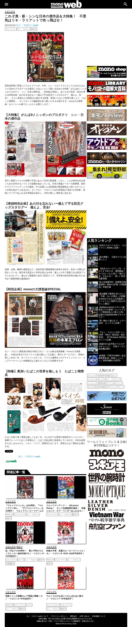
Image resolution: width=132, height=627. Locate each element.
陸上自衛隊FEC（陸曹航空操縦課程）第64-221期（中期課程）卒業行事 (112, 284)
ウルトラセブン (53, 605)
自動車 (101, 375)
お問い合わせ (84, 616)
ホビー (19, 546)
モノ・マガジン (23, 29)
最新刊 (34, 29)
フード (121, 387)
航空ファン (108, 383)
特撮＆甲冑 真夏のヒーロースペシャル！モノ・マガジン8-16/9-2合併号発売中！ (65, 552)
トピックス (10, 11)
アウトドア (92, 375)
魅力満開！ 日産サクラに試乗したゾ (112, 258)
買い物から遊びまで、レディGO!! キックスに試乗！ (112, 321)
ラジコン (113, 387)
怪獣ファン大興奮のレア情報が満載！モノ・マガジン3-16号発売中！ (24, 597)
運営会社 (73, 616)
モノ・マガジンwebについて (37, 616)
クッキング (92, 379)
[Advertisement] (107, 36)
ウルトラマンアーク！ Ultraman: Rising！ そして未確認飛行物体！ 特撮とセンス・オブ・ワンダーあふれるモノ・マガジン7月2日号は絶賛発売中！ (65, 509)
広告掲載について (98, 616)
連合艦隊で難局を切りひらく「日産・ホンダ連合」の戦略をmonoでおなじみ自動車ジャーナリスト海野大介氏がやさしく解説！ (112, 298)
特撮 (8, 563)
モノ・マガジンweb (27, 25)
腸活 (12, 563)
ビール (101, 379)
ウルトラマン (10, 29)
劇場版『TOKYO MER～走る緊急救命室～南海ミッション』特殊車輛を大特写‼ (112, 358)
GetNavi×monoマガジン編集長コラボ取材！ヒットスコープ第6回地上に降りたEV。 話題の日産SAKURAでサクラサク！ (112, 312)
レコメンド (92, 383)
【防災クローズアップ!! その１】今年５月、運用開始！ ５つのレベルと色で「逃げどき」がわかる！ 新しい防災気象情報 (113, 273)
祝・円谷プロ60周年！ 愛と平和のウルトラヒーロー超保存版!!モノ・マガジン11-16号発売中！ (25, 553)
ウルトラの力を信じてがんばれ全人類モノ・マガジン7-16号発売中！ (64, 597)
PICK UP (9, 514)
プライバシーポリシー (59, 616)
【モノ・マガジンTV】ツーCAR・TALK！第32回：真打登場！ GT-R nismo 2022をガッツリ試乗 (112, 336)
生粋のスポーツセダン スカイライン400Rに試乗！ (112, 246)
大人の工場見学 (94, 387)
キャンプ (118, 383)
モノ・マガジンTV (113, 379)
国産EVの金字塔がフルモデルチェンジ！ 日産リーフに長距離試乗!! (112, 346)
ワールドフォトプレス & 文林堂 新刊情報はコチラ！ (108, 443)
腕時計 (105, 387)
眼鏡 (100, 383)
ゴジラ (29, 605)
